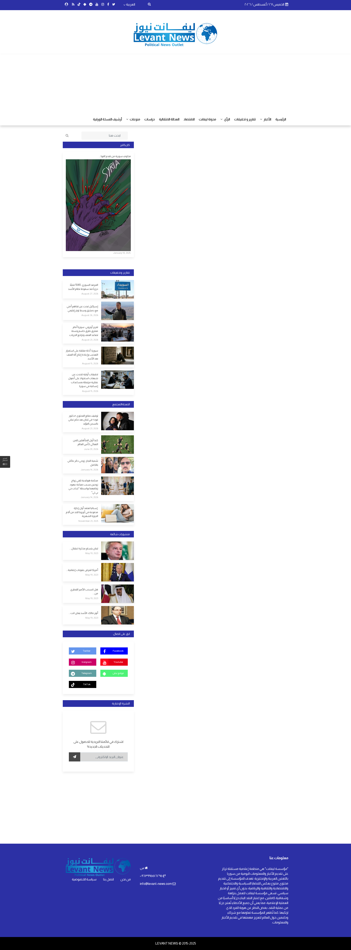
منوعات (134, 119)
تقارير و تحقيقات (245, 119)
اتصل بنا (108, 879)
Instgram (87, 662)
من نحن (125, 879)
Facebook (118, 650)
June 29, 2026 (91, 449)
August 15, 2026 (90, 363)
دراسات (149, 119)
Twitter (86, 650)
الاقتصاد (189, 119)
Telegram (86, 673)
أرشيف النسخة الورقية (107, 119)
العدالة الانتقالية (169, 119)
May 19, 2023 (91, 553)
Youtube (118, 662)
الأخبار (267, 119)
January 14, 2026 (89, 469)
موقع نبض (118, 673)
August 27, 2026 (89, 293)
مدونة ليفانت (207, 119)
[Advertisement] (175, 82)
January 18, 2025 (121, 252)
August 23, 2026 (90, 339)
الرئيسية (280, 119)
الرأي (226, 119)
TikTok (86, 684)
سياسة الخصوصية (84, 879)
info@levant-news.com (156, 883)
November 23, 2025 (88, 521)
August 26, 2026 (89, 315)
